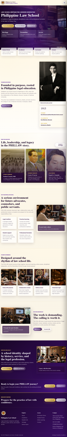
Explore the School (8, 25)
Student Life (47, 329)
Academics (24, 417)
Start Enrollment (20, 25)
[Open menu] (64, 2)
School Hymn (25, 424)
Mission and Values (19, 368)
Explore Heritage (60, 145)
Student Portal (31, 25)
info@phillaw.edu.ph (57, 424)
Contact (39, 422)
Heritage (24, 422)
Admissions (38, 329)
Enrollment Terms (41, 415)
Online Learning (41, 420)
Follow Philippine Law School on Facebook (58, 427)
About (23, 415)
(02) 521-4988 (56, 422)
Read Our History (6, 105)
